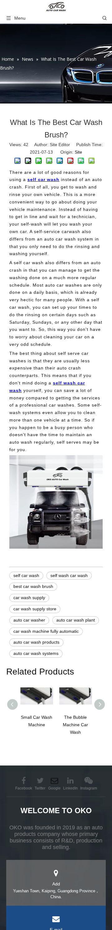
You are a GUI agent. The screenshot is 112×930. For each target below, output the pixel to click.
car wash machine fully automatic (46, 631)
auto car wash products (36, 642)
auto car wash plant (75, 620)
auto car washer (29, 620)
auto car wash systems (35, 653)
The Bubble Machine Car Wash (75, 725)
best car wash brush (33, 586)
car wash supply (29, 597)
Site (78, 152)
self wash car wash (69, 575)
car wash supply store (34, 608)
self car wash (26, 575)
